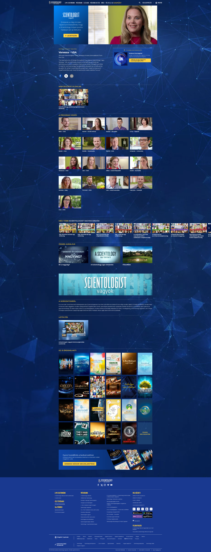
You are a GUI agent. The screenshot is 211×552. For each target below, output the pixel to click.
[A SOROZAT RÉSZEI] (66, 364)
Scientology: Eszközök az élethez (114, 499)
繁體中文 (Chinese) (128, 538)
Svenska (120, 538)
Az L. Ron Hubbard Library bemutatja (90, 509)
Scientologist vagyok (86, 514)
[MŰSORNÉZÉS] (145, 364)
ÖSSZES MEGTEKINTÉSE (145, 433)
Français (137, 538)
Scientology (79, 543)
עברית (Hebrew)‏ (129, 536)
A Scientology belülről (86, 495)
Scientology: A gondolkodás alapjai (89, 524)
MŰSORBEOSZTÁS (95, 3)
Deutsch (90, 536)
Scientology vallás (150, 543)
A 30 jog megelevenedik (112, 519)
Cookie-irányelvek (132, 550)
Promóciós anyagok (59, 512)
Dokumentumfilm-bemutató (88, 517)
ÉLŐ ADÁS (86, 3)
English (78, 536)
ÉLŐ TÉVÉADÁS (59, 501)
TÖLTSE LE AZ (113, 3)
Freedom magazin (81, 545)
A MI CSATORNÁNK (70, 3)
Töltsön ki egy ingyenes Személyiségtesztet (138, 60)
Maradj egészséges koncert (113, 501)
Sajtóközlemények (59, 510)
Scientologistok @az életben (87, 521)
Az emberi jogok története (113, 516)
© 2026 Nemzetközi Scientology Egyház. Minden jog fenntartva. (64, 550)
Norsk (96, 538)
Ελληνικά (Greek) (98, 536)
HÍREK (102, 3)
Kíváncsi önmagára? (135, 53)
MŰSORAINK (79, 3)
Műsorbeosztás (60, 504)
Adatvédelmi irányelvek (144, 550)
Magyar (137, 536)
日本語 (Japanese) (81, 538)
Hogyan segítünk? (127, 543)
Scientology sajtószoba (139, 543)
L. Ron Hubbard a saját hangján (88, 505)
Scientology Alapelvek (86, 507)
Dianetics (118, 543)
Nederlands (89, 538)
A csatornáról (58, 498)
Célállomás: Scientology (86, 498)
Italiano (143, 536)
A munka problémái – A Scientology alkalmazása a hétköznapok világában (118, 496)
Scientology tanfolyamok (90, 543)
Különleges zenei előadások (87, 519)
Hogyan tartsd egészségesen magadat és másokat (116, 504)
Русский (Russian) (111, 538)
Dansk (84, 536)
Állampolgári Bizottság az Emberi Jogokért (117, 521)
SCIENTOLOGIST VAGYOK (68, 49)
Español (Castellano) (119, 536)
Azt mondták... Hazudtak (113, 514)
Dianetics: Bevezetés (85, 512)
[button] (2, 228)
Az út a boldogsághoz (112, 507)
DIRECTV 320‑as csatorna (139, 495)
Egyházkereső (111, 543)
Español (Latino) (108, 536)
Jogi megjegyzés (157, 550)
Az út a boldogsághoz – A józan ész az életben (118, 509)
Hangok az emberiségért (86, 502)
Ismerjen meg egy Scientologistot (89, 500)
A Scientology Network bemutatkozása (64, 495)
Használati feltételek (120, 550)
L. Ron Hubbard (101, 543)
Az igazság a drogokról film (113, 512)
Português (102, 538)
